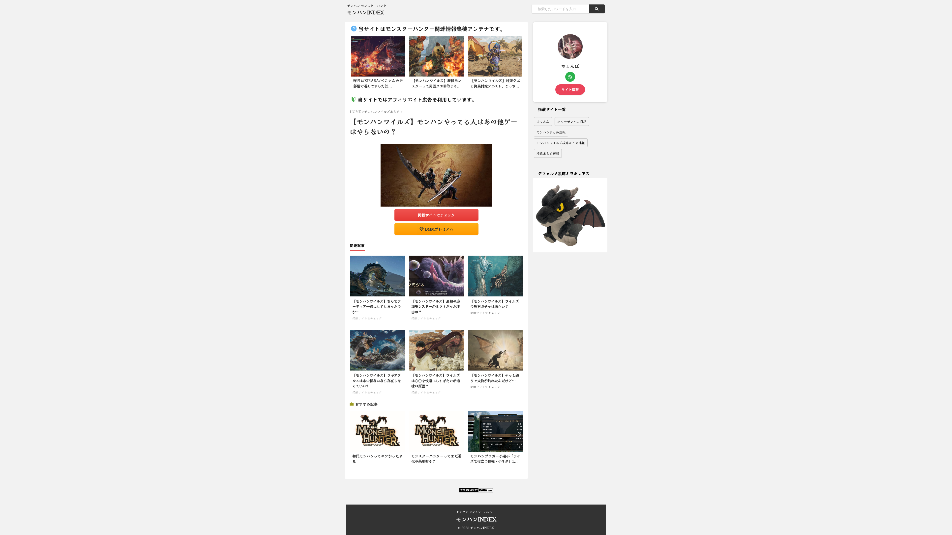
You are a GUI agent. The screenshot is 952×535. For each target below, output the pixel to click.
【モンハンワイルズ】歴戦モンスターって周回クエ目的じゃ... (436, 83)
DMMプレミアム (438, 229)
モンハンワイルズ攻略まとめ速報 (560, 142)
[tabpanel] (378, 63)
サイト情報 (570, 89)
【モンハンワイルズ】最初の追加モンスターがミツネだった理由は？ (435, 306)
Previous (355, 59)
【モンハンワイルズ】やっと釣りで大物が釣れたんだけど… (494, 378)
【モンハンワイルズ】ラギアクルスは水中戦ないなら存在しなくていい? (376, 380)
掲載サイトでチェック (436, 214)
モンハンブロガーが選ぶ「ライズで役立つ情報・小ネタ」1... (495, 458)
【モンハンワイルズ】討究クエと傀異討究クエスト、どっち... (495, 83)
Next (517, 59)
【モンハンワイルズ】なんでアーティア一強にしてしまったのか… (376, 306)
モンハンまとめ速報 (550, 132)
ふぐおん (542, 121)
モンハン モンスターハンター (476, 511)
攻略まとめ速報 (547, 153)
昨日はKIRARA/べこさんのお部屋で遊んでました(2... (378, 83)
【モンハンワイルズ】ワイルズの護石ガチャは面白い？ (494, 303)
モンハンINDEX (365, 12)
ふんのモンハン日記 (571, 121)
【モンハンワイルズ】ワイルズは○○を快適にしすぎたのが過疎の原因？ (435, 380)
